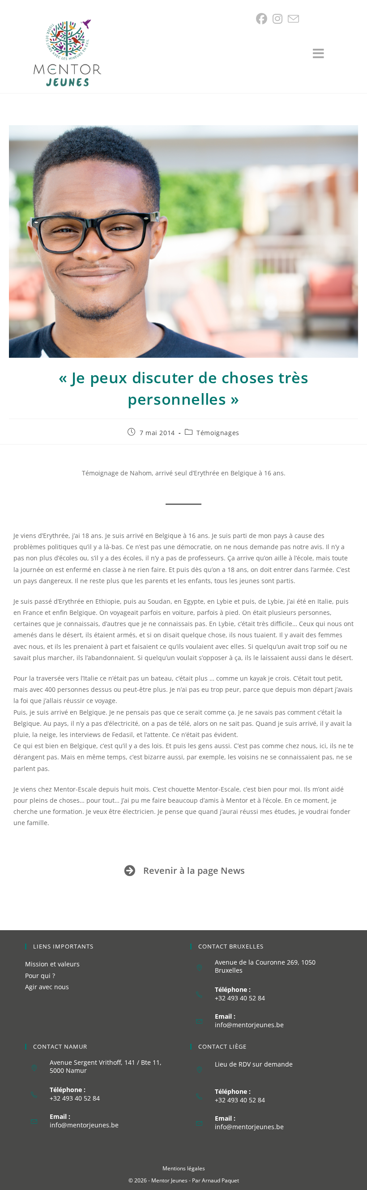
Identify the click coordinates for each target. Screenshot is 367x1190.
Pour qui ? (40, 975)
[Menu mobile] (323, 55)
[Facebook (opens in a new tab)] (263, 19)
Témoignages (217, 432)
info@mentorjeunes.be (249, 1025)
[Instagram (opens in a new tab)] (277, 19)
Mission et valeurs (52, 964)
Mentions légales (183, 1168)
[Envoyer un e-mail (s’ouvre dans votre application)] (293, 19)
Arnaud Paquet (220, 1180)
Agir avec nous (47, 986)
